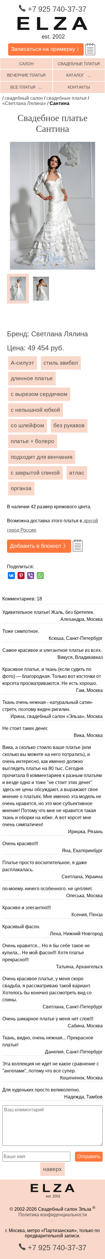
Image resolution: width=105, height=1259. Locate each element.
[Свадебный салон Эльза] (52, 40)
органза (21, 488)
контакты (79, 87)
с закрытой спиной (35, 473)
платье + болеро (32, 441)
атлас (76, 473)
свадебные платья (79, 63)
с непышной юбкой (35, 410)
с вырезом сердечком (39, 394)
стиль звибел (60, 363)
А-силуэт (22, 363)
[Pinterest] (21, 575)
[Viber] (30, 575)
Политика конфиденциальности (52, 1214)
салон (26, 63)
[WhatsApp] (40, 575)
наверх (52, 1169)
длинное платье (32, 378)
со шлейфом (27, 425)
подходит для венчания (41, 457)
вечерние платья (26, 75)
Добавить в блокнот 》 (39, 546)
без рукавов (69, 425)
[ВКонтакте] (11, 575)
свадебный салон (24, 98)
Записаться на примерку (46, 49)
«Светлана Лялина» (24, 103)
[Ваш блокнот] (90, 49)
